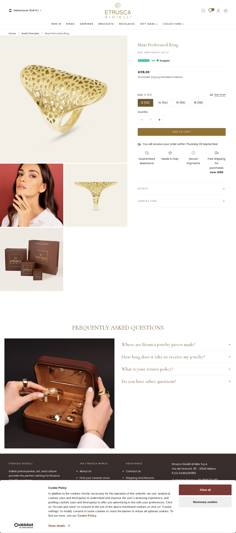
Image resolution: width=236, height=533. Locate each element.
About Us (85, 471)
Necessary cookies (205, 501)
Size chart (220, 94)
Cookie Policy (86, 515)
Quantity (143, 112)
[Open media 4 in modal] (57, 234)
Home (12, 33)
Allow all (205, 489)
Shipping (155, 77)
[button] (203, 10)
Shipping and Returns (140, 478)
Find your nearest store (95, 478)
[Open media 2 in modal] (57, 170)
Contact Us (133, 471)
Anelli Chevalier (30, 33)
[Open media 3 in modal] (121, 170)
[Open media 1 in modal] (121, 42)
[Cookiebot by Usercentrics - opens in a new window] (24, 526)
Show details (56, 525)
